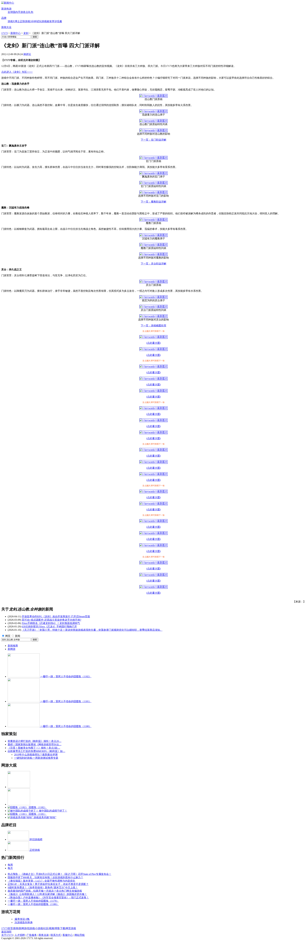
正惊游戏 (25, 21)
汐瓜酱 (58, 21)
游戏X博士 (14, 21)
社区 (45, 928)
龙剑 (25, 33)
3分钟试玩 (36, 21)
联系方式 (56, 935)
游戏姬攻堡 (48, 21)
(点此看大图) (153, 343)
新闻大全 (6, 27)
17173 (4, 33)
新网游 (11, 649)
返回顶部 (6, 931)
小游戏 (39, 928)
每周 (10, 864)
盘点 (25, 12)
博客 (57, 928)
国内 (15, 12)
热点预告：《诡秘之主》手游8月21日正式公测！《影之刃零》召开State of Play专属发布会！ (59, 874)
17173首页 (7, 928)
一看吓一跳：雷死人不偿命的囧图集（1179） (33, 901)
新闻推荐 (13, 645)
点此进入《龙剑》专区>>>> (17, 72)
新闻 (17, 636)
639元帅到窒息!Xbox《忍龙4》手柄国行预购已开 (49, 626)
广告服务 (32, 935)
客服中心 (68, 935)
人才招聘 (20, 935)
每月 (10, 868)
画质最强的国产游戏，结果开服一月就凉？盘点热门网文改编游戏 (45, 890)
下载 (62, 928)
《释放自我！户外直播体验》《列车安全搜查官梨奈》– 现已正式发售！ (48, 897)
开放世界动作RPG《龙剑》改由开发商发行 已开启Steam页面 (56, 616)
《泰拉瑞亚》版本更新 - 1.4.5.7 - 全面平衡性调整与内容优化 (41, 880)
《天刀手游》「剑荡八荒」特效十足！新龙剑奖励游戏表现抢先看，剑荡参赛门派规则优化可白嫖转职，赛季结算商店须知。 (92, 630)
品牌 (3, 18)
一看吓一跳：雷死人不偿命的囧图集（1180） (33, 904)
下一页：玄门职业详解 (153, 139)
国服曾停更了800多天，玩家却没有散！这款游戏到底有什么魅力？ (45, 877)
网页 (7, 636)
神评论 (27, 54)
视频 (51, 928)
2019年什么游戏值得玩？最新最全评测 (36, 754)
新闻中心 (15, 33)
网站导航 (80, 935)
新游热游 (6, 8)
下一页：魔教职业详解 (153, 201)
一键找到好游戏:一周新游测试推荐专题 (36, 758)
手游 (20, 12)
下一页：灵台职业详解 (153, 263)
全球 (10, 12)
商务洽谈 (44, 935)
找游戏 (31, 928)
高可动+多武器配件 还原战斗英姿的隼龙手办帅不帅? (51, 619)
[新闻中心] (7, 2)
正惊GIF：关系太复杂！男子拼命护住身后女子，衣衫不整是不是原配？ (48, 884)
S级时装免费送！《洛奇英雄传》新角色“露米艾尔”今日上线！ (43, 887)
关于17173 (7, 935)
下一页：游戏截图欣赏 (153, 325)
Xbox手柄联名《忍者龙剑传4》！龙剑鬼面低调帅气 (51, 623)
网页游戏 (71, 928)
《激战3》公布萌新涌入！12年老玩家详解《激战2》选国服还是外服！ (47, 894)
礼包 (30, 12)
